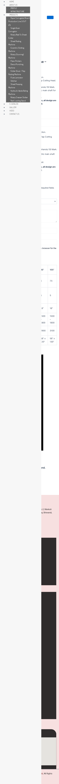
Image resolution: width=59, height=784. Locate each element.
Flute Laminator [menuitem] (17, 77)
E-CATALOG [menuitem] (13, 104)
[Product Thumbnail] (50, 17)
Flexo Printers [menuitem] (16, 61)
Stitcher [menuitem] (14, 81)
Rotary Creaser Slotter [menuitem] (19, 97)
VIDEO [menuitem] (11, 110)
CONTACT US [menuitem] (14, 114)
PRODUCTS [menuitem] (13, 14)
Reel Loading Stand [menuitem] (18, 100)
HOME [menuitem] (11, 1)
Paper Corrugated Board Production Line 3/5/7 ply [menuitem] (19, 21)
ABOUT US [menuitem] (13, 5)
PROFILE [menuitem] (14, 8)
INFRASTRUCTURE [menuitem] (17, 11)
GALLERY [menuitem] (12, 107)
